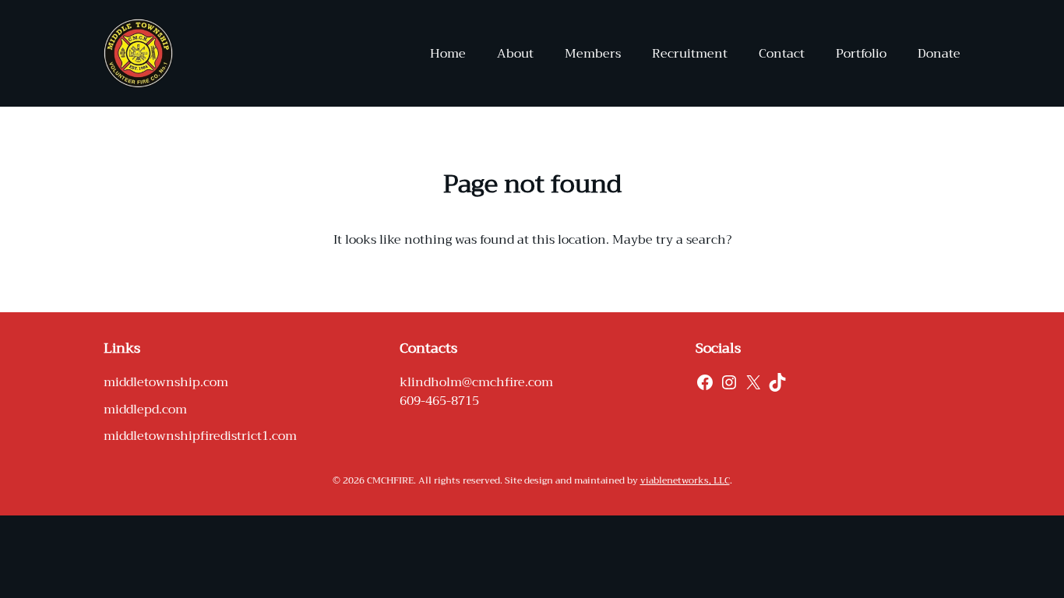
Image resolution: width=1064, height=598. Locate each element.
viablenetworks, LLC (685, 480)
